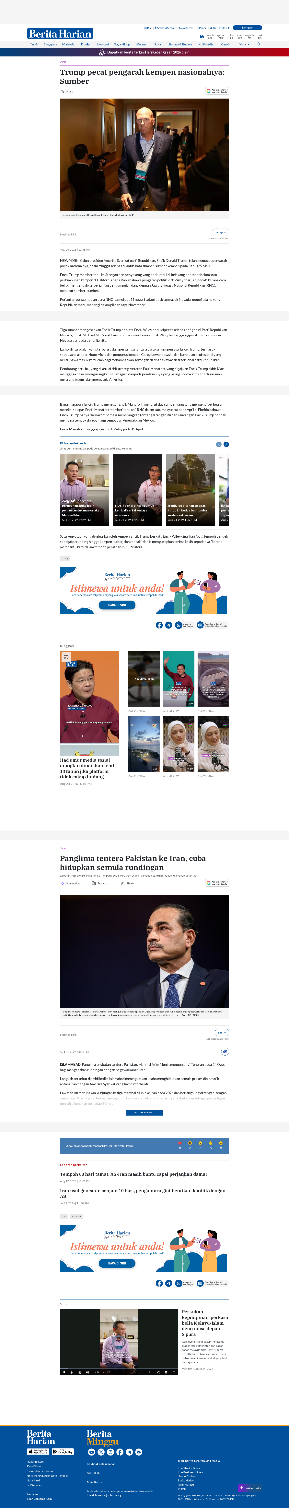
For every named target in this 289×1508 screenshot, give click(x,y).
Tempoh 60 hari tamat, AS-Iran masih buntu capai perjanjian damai (133, 1174)
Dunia (85, 44)
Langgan (247, 27)
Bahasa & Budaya (180, 44)
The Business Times (190, 1472)
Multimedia (205, 44)
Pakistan (76, 1216)
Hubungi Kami (35, 1461)
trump (65, 558)
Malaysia (68, 44)
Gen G (225, 44)
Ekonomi (103, 44)
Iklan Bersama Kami (39, 1498)
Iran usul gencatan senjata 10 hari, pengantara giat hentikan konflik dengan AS (142, 1193)
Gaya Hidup (122, 44)
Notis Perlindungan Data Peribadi (47, 1475)
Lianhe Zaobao (187, 1476)
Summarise (73, 883)
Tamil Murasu (186, 1484)
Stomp (182, 1488)
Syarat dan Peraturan (40, 1471)
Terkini (34, 44)
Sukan (158, 44)
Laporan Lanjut (144, 1112)
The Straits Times (189, 1468)
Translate (103, 883)
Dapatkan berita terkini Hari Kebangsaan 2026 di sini (148, 52)
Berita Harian (186, 1480)
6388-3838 (93, 1473)
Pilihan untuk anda (73, 443)
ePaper (201, 28)
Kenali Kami (34, 1466)
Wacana (141, 44)
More (242, 44)
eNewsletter (185, 28)
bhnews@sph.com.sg (108, 1495)
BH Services (34, 1485)
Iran (64, 1216)
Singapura (50, 44)
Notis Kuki (33, 1480)
